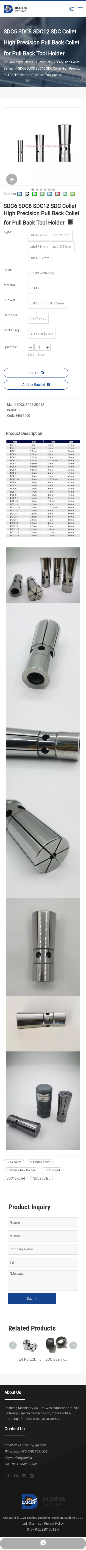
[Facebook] (8, 1475)
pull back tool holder (21, 1170)
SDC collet (14, 1162)
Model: (12, 405)
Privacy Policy (54, 1523)
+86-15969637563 (34, 1451)
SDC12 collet (16, 1178)
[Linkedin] (15, 1475)
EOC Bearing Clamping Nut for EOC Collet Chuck (56, 1359)
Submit (32, 1298)
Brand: (12, 410)
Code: (11, 415)
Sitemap (35, 1523)
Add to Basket (33, 385)
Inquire (33, 373)
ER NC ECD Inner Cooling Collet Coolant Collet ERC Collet (30, 1359)
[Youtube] (23, 1475)
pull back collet (40, 1162)
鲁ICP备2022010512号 (43, 1529)
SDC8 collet (41, 1178)
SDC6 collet (52, 1170)
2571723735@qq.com (30, 1445)
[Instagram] (31, 1475)
